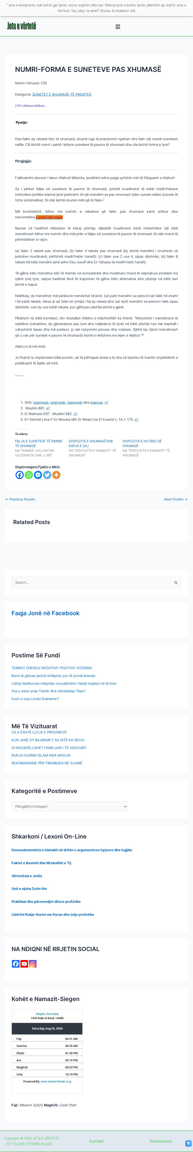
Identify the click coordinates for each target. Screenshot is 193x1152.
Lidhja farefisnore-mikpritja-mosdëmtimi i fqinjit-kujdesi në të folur (64, 683)
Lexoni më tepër (49, 217)
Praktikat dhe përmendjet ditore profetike (46, 902)
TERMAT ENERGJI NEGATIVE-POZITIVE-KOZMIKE (52, 668)
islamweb (40, 402)
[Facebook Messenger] (38, 475)
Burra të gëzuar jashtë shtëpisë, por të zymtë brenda (53, 676)
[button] (118, 27)
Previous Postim (20, 499)
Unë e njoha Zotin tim (29, 889)
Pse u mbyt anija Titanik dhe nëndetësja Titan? (48, 691)
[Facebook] (20, 475)
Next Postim (176, 499)
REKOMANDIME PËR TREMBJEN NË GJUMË (47, 763)
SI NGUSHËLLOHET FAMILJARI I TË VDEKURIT (49, 748)
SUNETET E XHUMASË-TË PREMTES (61, 94)
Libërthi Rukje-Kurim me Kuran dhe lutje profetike (53, 914)
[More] (56, 475)
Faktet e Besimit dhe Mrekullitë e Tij (41, 863)
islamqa (96, 402)
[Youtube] (24, 964)
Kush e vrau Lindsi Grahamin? (35, 699)
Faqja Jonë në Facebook (46, 613)
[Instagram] (32, 964)
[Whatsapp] (29, 475)
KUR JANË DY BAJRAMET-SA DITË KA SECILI (48, 740)
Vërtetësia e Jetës (27, 876)
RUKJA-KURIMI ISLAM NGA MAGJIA (41, 755)
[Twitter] (47, 475)
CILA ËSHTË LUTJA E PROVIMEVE (39, 732)
